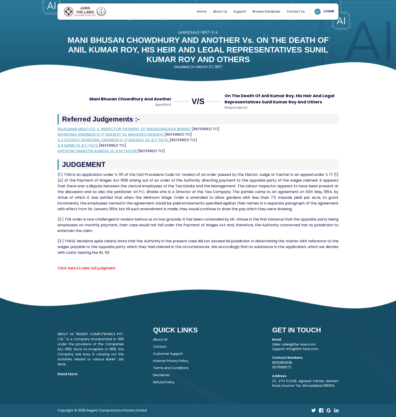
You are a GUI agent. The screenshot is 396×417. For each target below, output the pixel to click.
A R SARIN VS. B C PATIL (78, 145)
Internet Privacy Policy (170, 361)
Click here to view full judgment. (87, 268)
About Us (220, 11)
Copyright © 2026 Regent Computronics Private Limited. (102, 410)
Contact (160, 346)
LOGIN (328, 11)
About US (160, 339)
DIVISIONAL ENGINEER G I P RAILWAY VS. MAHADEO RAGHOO (111, 134)
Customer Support (168, 354)
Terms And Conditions (171, 368)
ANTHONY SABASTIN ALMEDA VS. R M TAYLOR (98, 151)
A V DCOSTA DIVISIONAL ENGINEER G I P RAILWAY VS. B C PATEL (114, 140)
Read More (67, 374)
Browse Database (266, 11)
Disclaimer (161, 375)
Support (240, 11)
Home (201, 11)
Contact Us (296, 11)
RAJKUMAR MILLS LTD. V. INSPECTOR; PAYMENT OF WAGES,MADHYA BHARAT (125, 129)
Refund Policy (164, 382)
